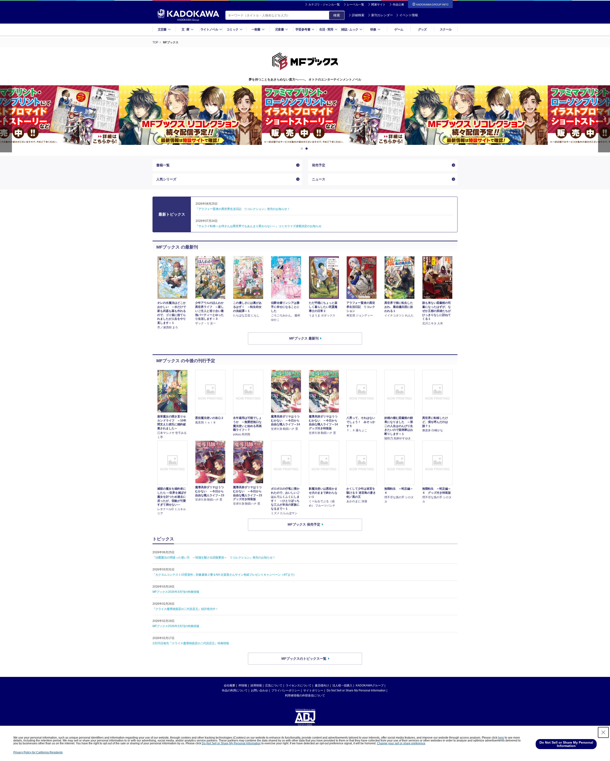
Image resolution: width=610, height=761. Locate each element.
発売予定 (318, 165)
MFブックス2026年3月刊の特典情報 (175, 592)
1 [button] (303, 148)
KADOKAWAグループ (370, 685)
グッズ (422, 29)
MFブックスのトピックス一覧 (303, 658)
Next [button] (604, 118)
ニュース (318, 179)
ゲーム (398, 29)
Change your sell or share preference (401, 743)
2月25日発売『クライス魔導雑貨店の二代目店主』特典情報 (190, 643)
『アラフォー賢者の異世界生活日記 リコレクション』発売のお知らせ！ (243, 209)
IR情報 (243, 685)
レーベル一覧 (355, 4)
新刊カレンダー (382, 15)
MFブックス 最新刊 (304, 338)
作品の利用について (235, 690)
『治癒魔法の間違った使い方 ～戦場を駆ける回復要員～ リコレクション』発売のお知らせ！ (213, 557)
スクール (446, 29)
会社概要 (229, 685)
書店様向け (322, 685)
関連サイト (378, 4)
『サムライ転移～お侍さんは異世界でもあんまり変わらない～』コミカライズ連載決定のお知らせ (258, 226)
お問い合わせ (259, 690)
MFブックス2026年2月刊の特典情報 (175, 626)
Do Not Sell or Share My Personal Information (356, 690)
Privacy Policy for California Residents (38, 752)
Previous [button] (6, 118)
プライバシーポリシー (285, 690)
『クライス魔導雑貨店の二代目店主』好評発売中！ (185, 609)
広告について (273, 685)
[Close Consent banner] (603, 732)
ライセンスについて (298, 685)
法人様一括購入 (342, 685)
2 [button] (307, 148)
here (501, 737)
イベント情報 (408, 15)
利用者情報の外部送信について (305, 695)
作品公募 (398, 4)
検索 (336, 15)
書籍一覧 (163, 165)
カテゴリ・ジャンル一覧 (324, 4)
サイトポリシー (313, 690)
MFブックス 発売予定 (304, 524)
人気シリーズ (166, 179)
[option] (162, 115)
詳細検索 (358, 15)
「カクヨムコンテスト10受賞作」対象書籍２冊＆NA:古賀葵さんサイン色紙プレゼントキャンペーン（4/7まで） (224, 574)
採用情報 (256, 685)
